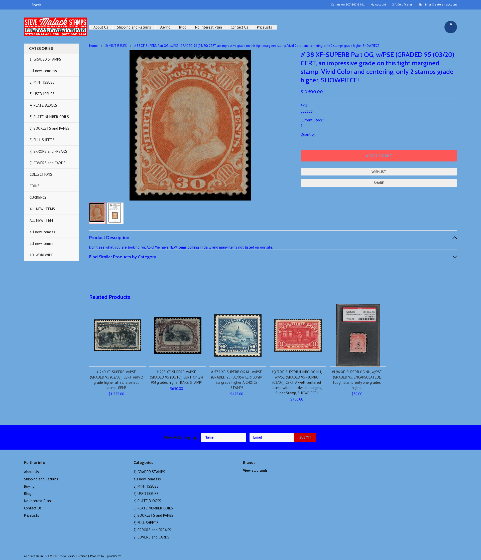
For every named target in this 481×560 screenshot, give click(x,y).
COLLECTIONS (41, 174)
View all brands (255, 470)
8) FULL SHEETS (42, 139)
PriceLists (264, 27)
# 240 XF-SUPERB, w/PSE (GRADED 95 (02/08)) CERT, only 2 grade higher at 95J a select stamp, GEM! (116, 379)
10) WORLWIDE (41, 255)
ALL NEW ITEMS (42, 209)
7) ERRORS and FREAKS (48, 151)
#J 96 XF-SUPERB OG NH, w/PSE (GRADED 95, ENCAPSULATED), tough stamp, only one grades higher (357, 379)
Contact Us (239, 27)
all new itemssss (43, 70)
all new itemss (41, 243)
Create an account (444, 4)
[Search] (26, 5)
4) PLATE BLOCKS (43, 105)
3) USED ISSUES (42, 93)
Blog (182, 27)
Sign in (423, 4)
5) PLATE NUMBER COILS (49, 116)
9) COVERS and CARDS (47, 162)
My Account (378, 4)
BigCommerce (113, 556)
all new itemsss (42, 232)
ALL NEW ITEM (41, 220)
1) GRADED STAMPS (45, 59)
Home (93, 46)
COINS (35, 185)
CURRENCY (38, 197)
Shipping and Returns (134, 27)
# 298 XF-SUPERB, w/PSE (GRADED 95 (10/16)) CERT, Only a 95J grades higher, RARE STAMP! (176, 377)
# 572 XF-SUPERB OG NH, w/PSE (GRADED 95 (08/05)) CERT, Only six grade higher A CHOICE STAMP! (236, 379)
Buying (165, 27)
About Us (100, 27)
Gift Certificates (402, 4)
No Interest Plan (208, 27)
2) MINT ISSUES (42, 82)
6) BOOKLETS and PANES (49, 128)
